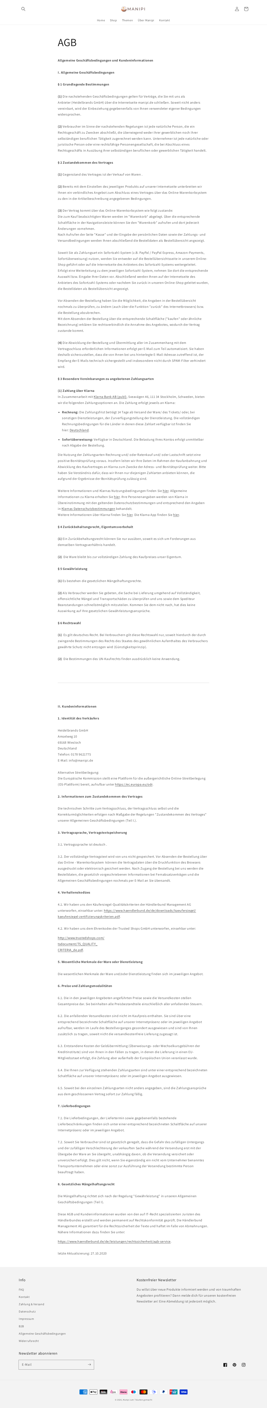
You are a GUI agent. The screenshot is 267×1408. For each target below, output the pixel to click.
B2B (21, 1326)
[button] (23, 9)
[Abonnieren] (89, 1364)
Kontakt (24, 1297)
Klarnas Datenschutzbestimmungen (88, 509)
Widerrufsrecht (29, 1341)
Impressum (26, 1319)
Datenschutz (27, 1311)
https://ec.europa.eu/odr (133, 784)
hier (165, 491)
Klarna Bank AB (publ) (110, 397)
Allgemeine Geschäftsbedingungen (42, 1333)
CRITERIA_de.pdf (70, 950)
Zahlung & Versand (31, 1304)
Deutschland (79, 430)
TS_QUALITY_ (87, 944)
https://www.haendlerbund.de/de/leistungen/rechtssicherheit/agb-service (114, 1241)
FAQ (21, 1289)
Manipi (126, 1399)
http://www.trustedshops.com (80, 938)
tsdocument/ (67, 944)
